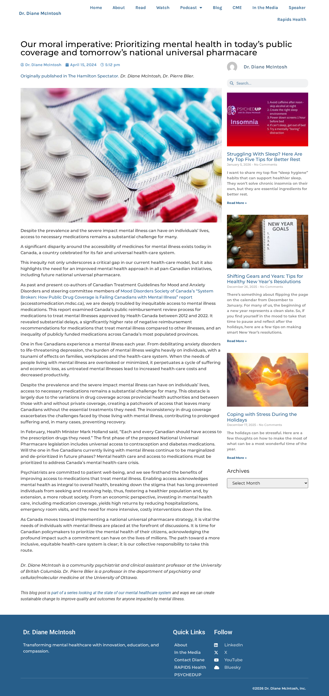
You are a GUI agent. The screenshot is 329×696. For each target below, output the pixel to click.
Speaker (297, 7)
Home (96, 7)
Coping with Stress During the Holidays (262, 417)
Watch (163, 7)
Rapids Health (291, 19)
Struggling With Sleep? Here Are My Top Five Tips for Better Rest (264, 157)
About (119, 7)
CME (237, 7)
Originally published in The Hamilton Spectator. (70, 76)
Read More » (237, 203)
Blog (217, 7)
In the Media (265, 7)
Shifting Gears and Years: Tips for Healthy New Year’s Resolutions (265, 279)
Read (140, 7)
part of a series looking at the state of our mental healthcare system (111, 592)
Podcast (188, 7)
